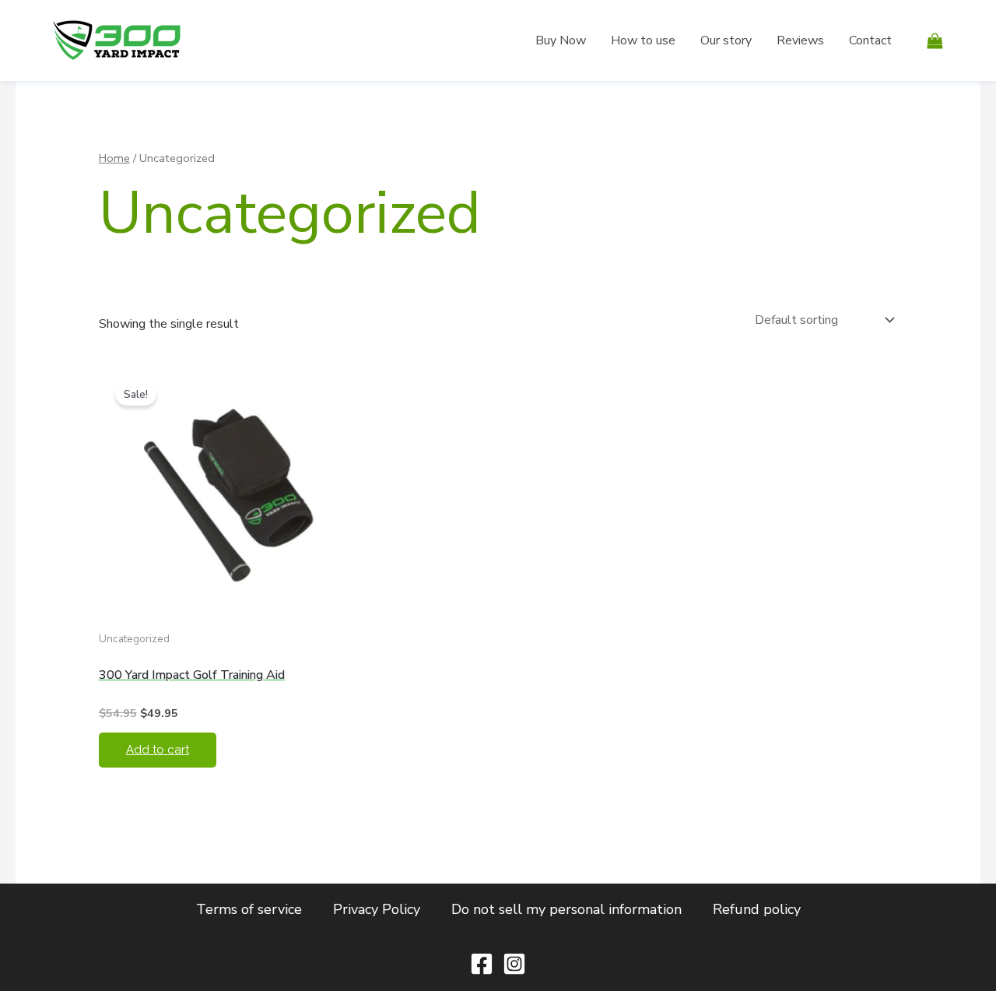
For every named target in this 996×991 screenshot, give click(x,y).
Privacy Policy (376, 909)
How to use (643, 40)
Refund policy (757, 909)
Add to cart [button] (157, 750)
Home (114, 158)
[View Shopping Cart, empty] (934, 40)
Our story (726, 40)
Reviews (800, 40)
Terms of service (249, 909)
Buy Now (560, 40)
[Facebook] (481, 963)
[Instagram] (514, 963)
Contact (870, 40)
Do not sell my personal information (566, 909)
